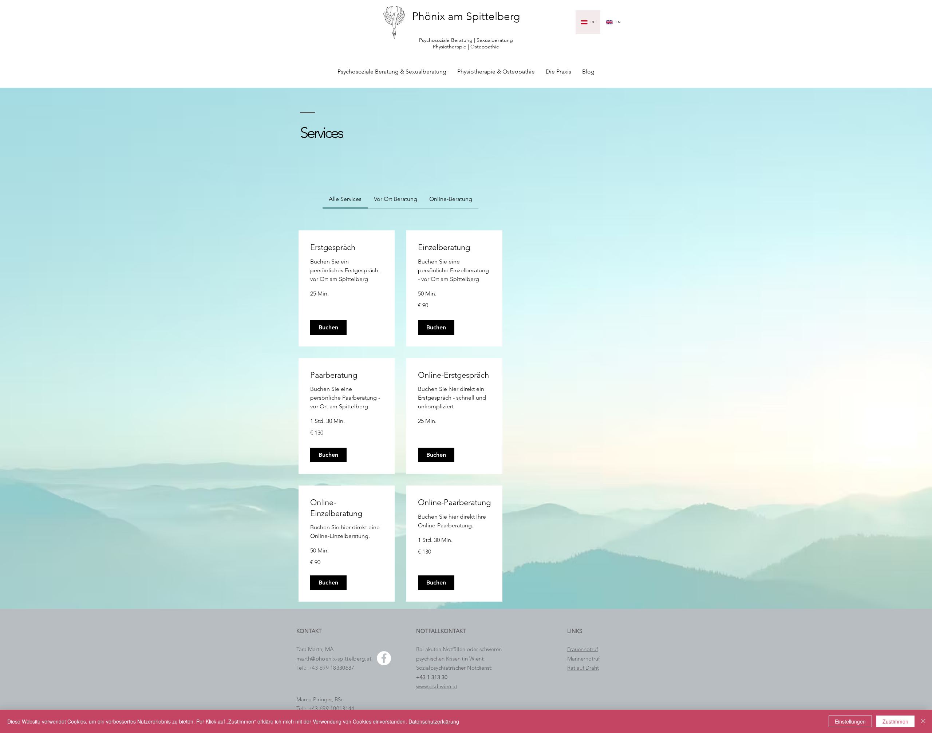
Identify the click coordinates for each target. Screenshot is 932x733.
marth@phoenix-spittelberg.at (333, 658)
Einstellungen (850, 721)
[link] (345, 198)
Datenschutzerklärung (433, 721)
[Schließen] (923, 721)
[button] (328, 327)
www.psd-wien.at (436, 686)
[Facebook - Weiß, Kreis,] (384, 658)
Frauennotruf (582, 649)
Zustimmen (895, 721)
